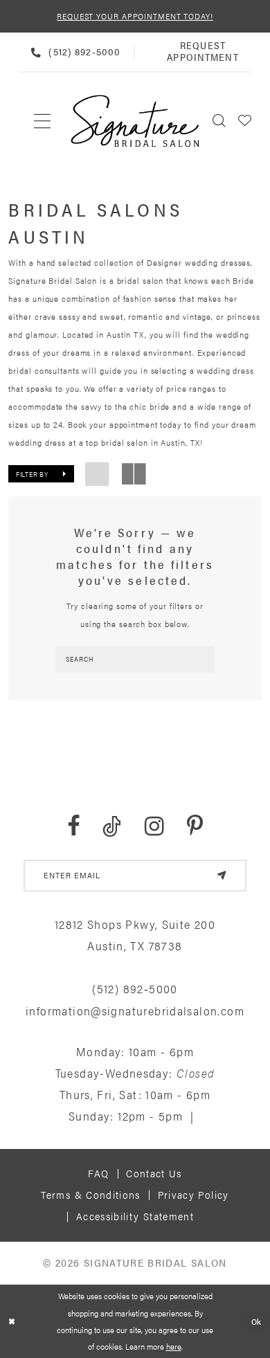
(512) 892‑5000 (134, 988)
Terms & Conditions (90, 1195)
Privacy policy (193, 1195)
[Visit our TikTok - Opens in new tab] (111, 826)
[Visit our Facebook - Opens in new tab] (73, 826)
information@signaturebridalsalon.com (135, 1010)
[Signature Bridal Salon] (135, 121)
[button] (245, 121)
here (173, 1346)
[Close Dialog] (12, 1321)
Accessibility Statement (135, 1216)
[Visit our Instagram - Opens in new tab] (154, 826)
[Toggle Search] (220, 121)
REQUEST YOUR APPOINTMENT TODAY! (135, 16)
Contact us (154, 1173)
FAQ (98, 1173)
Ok (256, 1321)
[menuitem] (42, 121)
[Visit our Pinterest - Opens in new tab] (195, 826)
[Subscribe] (222, 875)
